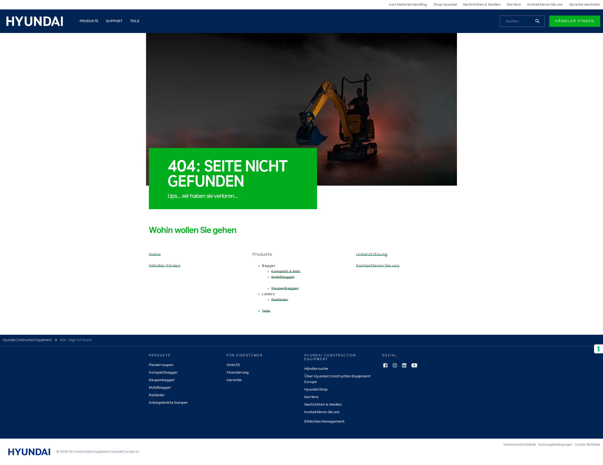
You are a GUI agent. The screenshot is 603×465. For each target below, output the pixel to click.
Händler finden (574, 21)
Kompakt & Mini (286, 271)
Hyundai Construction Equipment (27, 340)
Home (155, 255)
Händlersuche (316, 369)
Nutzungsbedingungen (555, 444)
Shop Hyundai (445, 5)
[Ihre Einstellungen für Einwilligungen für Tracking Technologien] (598, 348)
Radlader (279, 300)
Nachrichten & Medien (482, 5)
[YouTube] (414, 365)
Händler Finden (164, 266)
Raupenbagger (285, 288)
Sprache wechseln (584, 5)
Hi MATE (233, 365)
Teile (266, 311)
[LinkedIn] (404, 365)
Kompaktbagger (163, 373)
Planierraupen (161, 365)
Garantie (234, 380)
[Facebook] (385, 365)
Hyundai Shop (316, 390)
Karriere (514, 5)
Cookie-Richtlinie (587, 444)
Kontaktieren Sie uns (545, 5)
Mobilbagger (283, 277)
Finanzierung (238, 373)
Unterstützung (371, 255)
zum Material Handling (408, 5)
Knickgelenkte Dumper (168, 403)
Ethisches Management (324, 422)
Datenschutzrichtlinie (520, 444)
